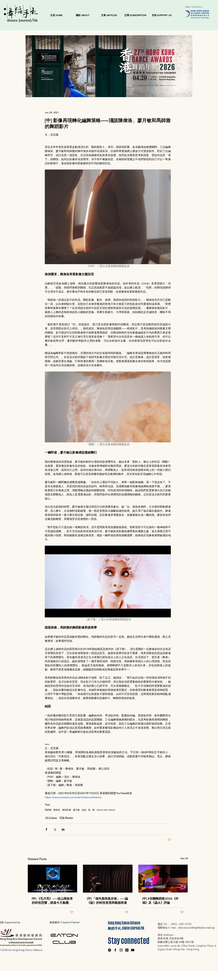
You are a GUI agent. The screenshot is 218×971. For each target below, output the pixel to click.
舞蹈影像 (66, 809)
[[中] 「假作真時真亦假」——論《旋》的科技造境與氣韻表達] (108, 879)
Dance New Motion (106, 809)
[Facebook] (115, 950)
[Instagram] (121, 950)
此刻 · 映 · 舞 (88, 809)
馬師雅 (48, 809)
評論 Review (66, 817)
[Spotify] (109, 950)
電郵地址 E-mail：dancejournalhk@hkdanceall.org (186, 927)
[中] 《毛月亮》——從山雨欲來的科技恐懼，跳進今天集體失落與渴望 (52, 901)
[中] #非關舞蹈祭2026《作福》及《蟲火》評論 (160, 900)
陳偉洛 (56, 809)
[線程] (127, 950)
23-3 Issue (51, 817)
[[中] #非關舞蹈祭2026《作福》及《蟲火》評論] (163, 878)
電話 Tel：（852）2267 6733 (174, 924)
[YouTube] (133, 950)
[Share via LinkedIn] (63, 829)
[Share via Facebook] (46, 829)
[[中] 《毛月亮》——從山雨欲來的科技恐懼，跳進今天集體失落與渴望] (52, 878)
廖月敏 (76, 809)
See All (184, 858)
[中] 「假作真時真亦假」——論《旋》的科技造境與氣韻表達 (107, 900)
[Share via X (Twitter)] (54, 829)
